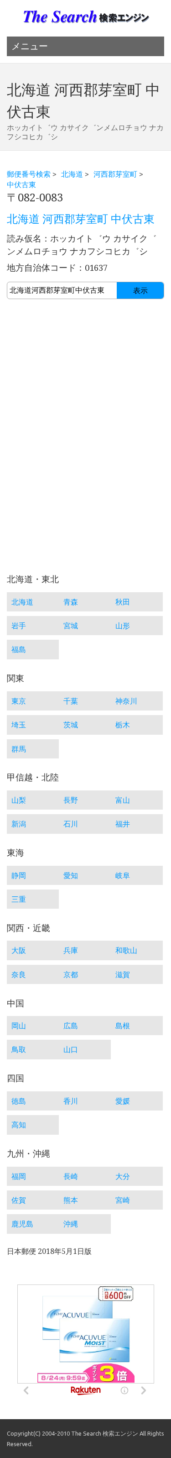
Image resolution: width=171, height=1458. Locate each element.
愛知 (70, 875)
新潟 (18, 824)
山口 (70, 1049)
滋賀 (122, 974)
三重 (18, 899)
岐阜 (122, 875)
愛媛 (122, 1101)
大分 (122, 1176)
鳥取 (18, 1049)
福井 (122, 824)
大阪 (18, 950)
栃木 (122, 725)
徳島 (18, 1101)
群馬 (18, 749)
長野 (70, 800)
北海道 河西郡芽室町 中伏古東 (81, 219)
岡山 (18, 1025)
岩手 (18, 625)
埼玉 (18, 725)
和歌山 (126, 950)
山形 (122, 625)
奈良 (18, 974)
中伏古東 (21, 184)
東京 (18, 701)
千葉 (70, 701)
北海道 (72, 174)
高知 (18, 1125)
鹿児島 (22, 1224)
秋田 (122, 602)
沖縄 (70, 1224)
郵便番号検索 (29, 174)
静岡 (18, 875)
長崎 (70, 1176)
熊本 (70, 1200)
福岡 (18, 1176)
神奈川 (126, 701)
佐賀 (18, 1200)
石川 (70, 824)
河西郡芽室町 (115, 174)
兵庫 (70, 950)
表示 (140, 291)
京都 (70, 974)
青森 (70, 602)
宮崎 (122, 1200)
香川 (70, 1101)
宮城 (70, 625)
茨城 (70, 725)
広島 (70, 1025)
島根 (122, 1025)
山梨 (18, 800)
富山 (122, 800)
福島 (18, 649)
